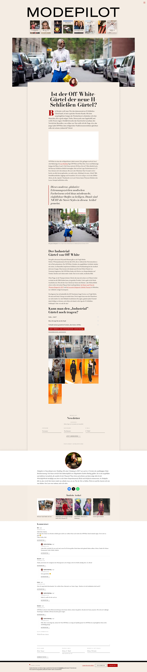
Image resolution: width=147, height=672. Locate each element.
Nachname (67, 428)
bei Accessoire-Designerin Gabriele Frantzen (79, 287)
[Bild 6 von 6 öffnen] (55, 394)
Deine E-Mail (66, 648)
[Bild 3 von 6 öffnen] (56, 371)
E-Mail (88, 428)
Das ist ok (112, 665)
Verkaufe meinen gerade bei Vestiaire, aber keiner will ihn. (64, 325)
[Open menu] (144, 2)
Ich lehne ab (101, 665)
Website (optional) (94, 648)
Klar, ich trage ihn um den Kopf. (57, 321)
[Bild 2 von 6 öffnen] (91, 347)
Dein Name (40, 648)
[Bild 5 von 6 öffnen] (90, 371)
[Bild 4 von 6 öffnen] (73, 371)
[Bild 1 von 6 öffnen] (65, 347)
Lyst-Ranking (64, 164)
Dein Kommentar (42, 631)
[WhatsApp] (77, 489)
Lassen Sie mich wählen (88, 665)
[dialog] (73, 667)
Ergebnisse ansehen (57, 332)
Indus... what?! (52, 317)
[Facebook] (69, 489)
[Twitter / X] (73, 489)
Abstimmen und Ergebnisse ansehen (66, 329)
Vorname (45, 428)
